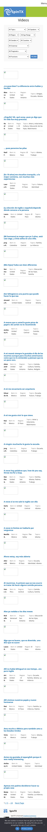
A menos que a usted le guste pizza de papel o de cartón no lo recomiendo (21, 323)
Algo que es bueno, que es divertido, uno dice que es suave (22, 641)
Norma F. (5, 271)
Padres (30, 369)
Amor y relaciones (36, 123)
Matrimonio (32, 128)
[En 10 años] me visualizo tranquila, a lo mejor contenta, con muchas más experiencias (22, 177)
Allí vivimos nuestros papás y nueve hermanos (20, 701)
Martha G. (5, 479)
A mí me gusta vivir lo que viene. (18, 415)
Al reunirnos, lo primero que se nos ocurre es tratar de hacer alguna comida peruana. (23, 584)
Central (23, 245)
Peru (11, 592)
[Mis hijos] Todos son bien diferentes (20, 265)
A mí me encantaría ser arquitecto (19, 389)
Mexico (12, 155)
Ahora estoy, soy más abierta (17, 557)
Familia (39, 243)
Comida (36, 331)
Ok (17, 829)
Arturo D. (5, 677)
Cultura (26, 126)
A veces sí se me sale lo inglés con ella (21, 502)
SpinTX (18, 11)
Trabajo (33, 155)
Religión (37, 369)
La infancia (34, 245)
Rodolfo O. (5, 618)
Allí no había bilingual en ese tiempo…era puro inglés (23, 670)
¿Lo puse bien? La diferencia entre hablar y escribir (23, 87)
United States (17, 303)
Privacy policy (27, 829)
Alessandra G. (6, 366)
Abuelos (37, 792)
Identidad (35, 187)
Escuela (34, 96)
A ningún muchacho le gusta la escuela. (22, 444)
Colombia (13, 245)
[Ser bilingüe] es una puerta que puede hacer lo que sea (21, 295)
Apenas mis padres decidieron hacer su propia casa (21, 787)
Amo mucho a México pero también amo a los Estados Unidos (23, 730)
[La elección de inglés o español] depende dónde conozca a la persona (22, 209)
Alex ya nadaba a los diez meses (18, 611)
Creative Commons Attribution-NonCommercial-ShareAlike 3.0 (25, 817)
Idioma (40, 96)
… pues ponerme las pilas (15, 148)
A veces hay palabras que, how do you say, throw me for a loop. (23, 472)
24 (11, 803)
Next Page (19, 803)
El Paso (25, 187)
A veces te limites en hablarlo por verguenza (19, 529)
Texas (35, 334)
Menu (44, 3)
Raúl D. (5, 126)
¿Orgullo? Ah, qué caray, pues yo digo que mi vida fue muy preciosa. (23, 118)
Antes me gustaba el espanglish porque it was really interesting (22, 758)
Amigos (39, 94)
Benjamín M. (6, 794)
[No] (44, 825)
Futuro (39, 184)
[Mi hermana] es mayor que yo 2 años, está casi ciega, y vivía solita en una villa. (23, 237)
